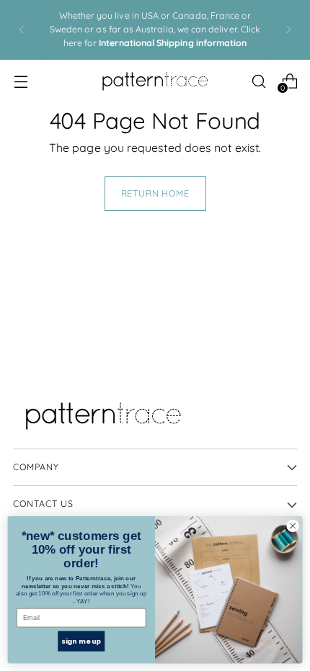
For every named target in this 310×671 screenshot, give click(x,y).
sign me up (81, 640)
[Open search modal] (258, 81)
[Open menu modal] (20, 81)
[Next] (288, 30)
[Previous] (21, 30)
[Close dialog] (292, 525)
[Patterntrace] (155, 81)
